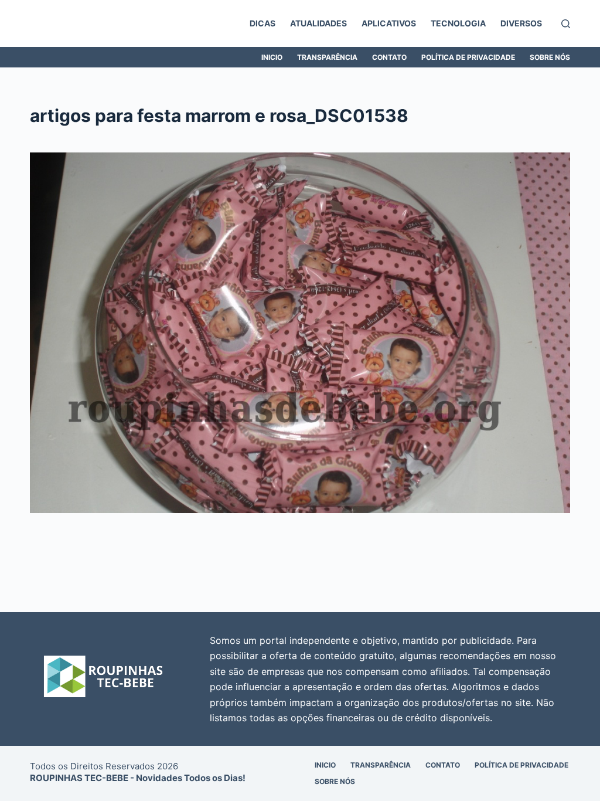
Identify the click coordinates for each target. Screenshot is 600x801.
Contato (389, 57)
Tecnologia (458, 23)
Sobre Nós (550, 57)
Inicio (271, 57)
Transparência (327, 57)
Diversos (521, 23)
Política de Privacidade (468, 57)
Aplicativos (389, 23)
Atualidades (318, 23)
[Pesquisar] (565, 23)
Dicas (262, 23)
